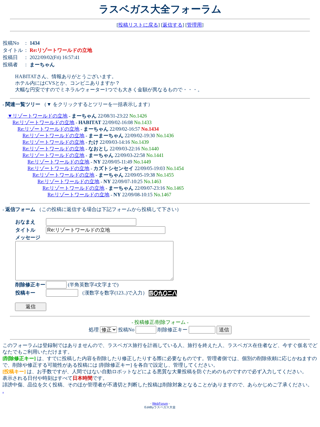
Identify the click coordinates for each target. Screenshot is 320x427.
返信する (172, 25)
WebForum (160, 403)
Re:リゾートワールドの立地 (43, 122)
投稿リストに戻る (138, 25)
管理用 (194, 25)
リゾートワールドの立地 (40, 115)
